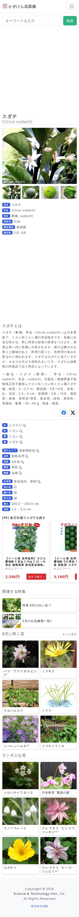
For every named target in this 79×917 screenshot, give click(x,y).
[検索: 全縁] (20, 472)
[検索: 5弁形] (22, 461)
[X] (73, 413)
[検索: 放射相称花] (37, 450)
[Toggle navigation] (72, 6)
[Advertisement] (39, 70)
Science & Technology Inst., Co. (40, 894)
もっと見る (69, 634)
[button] (11, 192)
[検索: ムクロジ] (24, 425)
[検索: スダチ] (20, 442)
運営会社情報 (39, 906)
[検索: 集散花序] (26, 456)
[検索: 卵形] (20, 467)
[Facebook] (64, 413)
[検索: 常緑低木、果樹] (38, 481)
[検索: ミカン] (20, 430)
